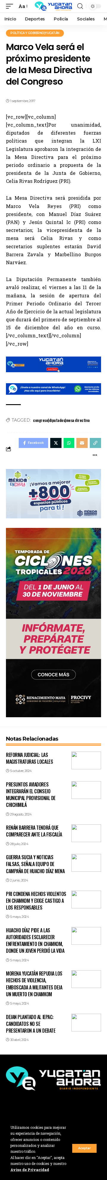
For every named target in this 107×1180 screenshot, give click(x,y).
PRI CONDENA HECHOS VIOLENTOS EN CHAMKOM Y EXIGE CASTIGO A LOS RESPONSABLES (36, 900)
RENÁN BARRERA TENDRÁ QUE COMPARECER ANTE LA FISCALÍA (34, 831)
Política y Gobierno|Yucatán (34, 33)
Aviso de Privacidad (29, 1169)
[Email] (82, 443)
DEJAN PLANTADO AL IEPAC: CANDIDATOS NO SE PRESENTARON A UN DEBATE (30, 1023)
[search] (80, 6)
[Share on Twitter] (56, 443)
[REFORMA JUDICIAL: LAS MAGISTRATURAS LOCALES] (86, 760)
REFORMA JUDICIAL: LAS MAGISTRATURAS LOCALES (29, 758)
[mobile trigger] (11, 6)
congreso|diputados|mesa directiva (61, 420)
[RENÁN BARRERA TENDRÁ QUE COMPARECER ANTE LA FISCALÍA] (86, 833)
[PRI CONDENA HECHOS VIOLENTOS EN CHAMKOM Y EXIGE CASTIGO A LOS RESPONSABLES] (86, 899)
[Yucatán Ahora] (53, 6)
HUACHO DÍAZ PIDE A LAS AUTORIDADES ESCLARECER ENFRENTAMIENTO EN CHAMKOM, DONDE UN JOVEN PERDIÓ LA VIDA (35, 941)
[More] (95, 455)
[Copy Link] (95, 443)
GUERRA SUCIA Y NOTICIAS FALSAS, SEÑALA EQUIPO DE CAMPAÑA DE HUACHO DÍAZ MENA (35, 864)
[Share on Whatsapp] (69, 443)
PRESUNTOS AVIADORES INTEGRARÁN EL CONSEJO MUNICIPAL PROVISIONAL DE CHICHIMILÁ (31, 795)
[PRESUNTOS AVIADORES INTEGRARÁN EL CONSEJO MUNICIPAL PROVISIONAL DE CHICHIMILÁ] (86, 790)
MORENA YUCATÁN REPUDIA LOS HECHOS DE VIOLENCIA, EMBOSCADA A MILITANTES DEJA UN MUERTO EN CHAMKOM (34, 984)
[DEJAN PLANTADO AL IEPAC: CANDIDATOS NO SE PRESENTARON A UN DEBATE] (86, 1022)
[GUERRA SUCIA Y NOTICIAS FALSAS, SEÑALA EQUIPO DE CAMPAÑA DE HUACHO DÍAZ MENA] (86, 863)
